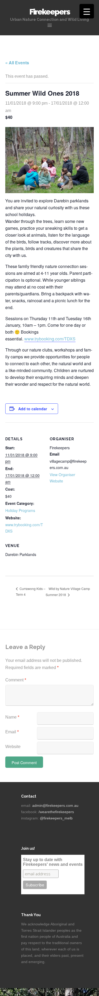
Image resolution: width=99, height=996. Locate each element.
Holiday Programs (20, 510)
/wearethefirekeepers (56, 812)
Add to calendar (32, 408)
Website (13, 746)
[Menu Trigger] (86, 11)
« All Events (17, 63)
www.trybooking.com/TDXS (50, 339)
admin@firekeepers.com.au (55, 805)
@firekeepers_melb (56, 818)
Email (12, 732)
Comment (15, 680)
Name (12, 717)
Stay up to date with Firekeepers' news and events (53, 862)
